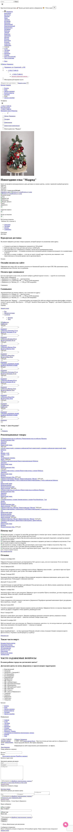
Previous (10, 317)
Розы (5, 89)
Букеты (6, 88)
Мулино (6, 37)
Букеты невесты (9, 93)
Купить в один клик (20, 782)
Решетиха (7, 34)
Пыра (6, 18)
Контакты (7, 53)
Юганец (6, 39)
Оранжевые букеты (6, 645)
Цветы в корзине (9, 91)
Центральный (8, 24)
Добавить (4, 431)
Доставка (7, 50)
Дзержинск (9, 11)
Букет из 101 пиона (6, 653)
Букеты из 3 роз (5, 649)
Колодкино (7, 13)
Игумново (7, 21)
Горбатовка (7, 45)
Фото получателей (9, 56)
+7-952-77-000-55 (6, 739)
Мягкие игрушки (9, 313)
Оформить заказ (5, 192)
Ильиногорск (8, 27)
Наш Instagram (5, 747)
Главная (6, 720)
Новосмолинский (9, 26)
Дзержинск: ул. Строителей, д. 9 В (14, 67)
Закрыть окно (22, 83)
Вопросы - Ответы (10, 731)
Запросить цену (17, 798)
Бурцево (6, 42)
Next (9, 319)
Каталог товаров (6, 85)
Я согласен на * (17, 781)
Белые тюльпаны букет (8, 646)
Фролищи (7, 23)
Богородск (7, 15)
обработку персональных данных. (21, 781)
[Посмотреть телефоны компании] (4, 113)
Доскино (7, 19)
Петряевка (7, 29)
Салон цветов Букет (29, 741)
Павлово (7, 16)
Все (5, 311)
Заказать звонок (6, 741)
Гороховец (7, 35)
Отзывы (6, 55)
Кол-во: (3, 752)
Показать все (5, 635)
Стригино (7, 43)
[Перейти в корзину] (6, 113)
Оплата (6, 51)
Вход (5, 61)
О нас (6, 48)
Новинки (7, 31)
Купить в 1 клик (27, 192)
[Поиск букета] (2, 113)
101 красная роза (6, 648)
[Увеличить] (17, 175)
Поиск (16, 1)
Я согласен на (17, 817)
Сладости (7, 314)
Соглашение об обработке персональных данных (19, 733)
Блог (5, 736)
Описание (7, 224)
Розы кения (4, 651)
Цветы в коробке (9, 97)
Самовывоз (7, 229)
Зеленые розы (5, 654)
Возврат (6, 734)
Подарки (7, 94)
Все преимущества (6, 551)
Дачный (6, 32)
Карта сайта (7, 729)
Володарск (7, 40)
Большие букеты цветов (8, 643)
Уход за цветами (9, 58)
